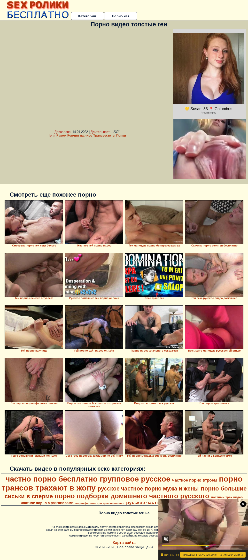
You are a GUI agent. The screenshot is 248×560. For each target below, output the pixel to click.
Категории (87, 16)
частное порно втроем (194, 480)
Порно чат (120, 16)
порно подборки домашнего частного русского (132, 496)
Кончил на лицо (79, 135)
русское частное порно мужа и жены (148, 488)
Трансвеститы (104, 135)
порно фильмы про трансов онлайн (99, 503)
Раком (61, 135)
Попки (121, 135)
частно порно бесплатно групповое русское (88, 479)
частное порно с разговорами (47, 503)
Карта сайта (124, 543)
